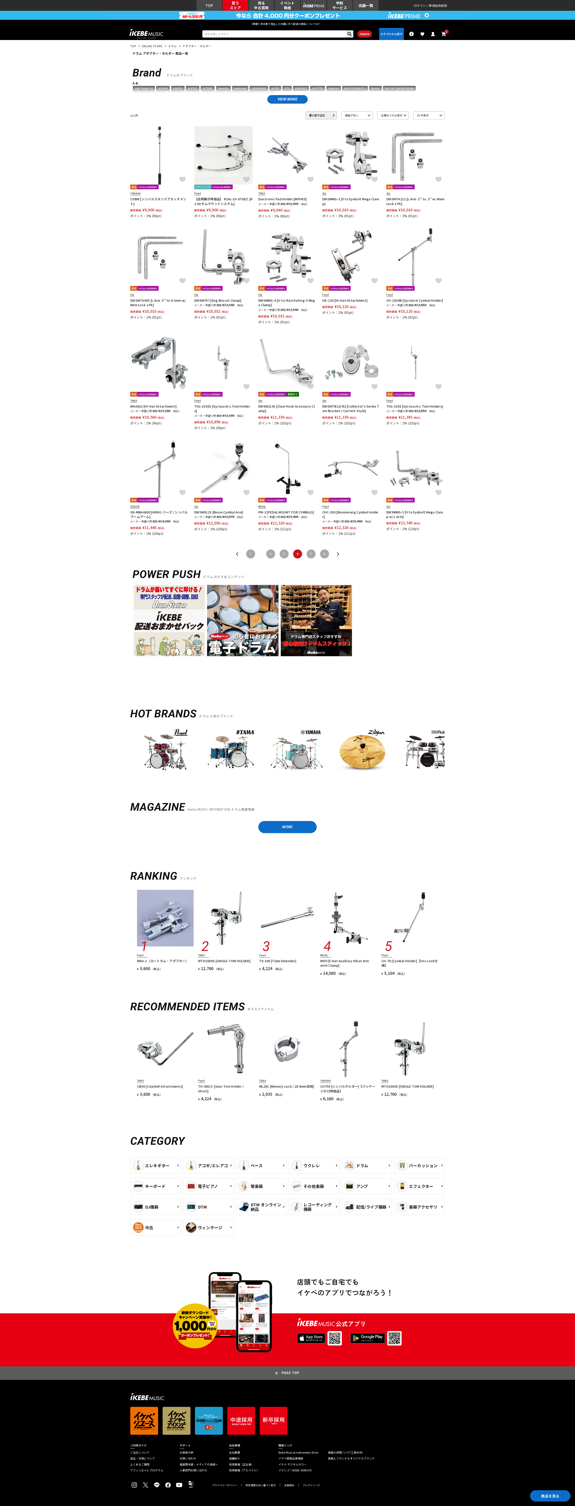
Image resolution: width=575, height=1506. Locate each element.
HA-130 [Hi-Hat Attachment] (344, 300)
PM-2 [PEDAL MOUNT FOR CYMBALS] (286, 512)
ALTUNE (207, 88)
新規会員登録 (438, 5)
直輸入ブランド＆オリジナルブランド (351, 1458)
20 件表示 (423, 115)
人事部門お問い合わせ (193, 1470)
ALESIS (192, 88)
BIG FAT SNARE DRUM (399, 88)
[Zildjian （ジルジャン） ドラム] (362, 752)
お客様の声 (186, 1452)
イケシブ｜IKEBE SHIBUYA (295, 1470)
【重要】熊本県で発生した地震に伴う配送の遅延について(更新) (287, 24)
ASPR (275, 88)
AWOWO (301, 88)
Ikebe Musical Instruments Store (298, 1452)
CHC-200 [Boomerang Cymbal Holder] (350, 514)
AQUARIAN (259, 88)
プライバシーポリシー (224, 1485)
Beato (375, 88)
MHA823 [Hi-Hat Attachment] (153, 406)
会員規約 (289, 1485)
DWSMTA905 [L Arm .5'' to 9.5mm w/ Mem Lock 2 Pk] (158, 302)
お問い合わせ (188, 1458)
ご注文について (140, 1452)
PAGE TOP (291, 1373)
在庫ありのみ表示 (391, 115)
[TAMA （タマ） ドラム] (231, 752)
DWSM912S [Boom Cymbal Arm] (218, 512)
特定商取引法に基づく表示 (260, 1485)
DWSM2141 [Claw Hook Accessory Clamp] (286, 408)
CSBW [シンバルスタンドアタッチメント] (158, 201)
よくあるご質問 (140, 1464)
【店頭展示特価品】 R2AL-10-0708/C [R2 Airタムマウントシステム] (223, 201)
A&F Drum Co (144, 88)
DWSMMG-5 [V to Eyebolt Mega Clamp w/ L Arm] (414, 514)
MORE (287, 827)
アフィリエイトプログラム (146, 1470)
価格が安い (351, 115)
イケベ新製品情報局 (291, 1458)
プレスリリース (311, 1485)
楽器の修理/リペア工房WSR (345, 1452)
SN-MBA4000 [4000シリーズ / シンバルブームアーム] (159, 514)
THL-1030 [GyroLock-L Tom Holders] (414, 406)
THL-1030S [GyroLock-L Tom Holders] (222, 408)
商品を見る (550, 1496)
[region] (287, 753)
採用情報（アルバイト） (244, 1470)
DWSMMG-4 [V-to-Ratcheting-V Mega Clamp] (286, 302)
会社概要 (234, 1452)
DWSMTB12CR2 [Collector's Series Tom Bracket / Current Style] (350, 408)
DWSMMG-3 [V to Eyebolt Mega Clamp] (350, 201)
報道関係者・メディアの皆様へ (199, 1464)
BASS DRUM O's (355, 88)
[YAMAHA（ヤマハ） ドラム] (296, 752)
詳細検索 (365, 34)
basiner (334, 88)
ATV (287, 88)
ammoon (240, 88)
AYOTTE (317, 88)
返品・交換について (142, 1458)
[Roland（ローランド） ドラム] (427, 752)
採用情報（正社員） (241, 1464)
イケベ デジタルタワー (293, 1464)
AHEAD (177, 88)
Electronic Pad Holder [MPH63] (282, 199)
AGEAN (163, 88)
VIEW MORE (287, 99)
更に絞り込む (317, 115)
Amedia (223, 88)
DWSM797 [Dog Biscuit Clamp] (217, 300)
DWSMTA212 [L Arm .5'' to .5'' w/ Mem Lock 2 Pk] (415, 201)
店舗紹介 (234, 1458)
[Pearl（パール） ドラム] (165, 752)
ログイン (420, 5)
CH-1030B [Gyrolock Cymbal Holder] (414, 300)
